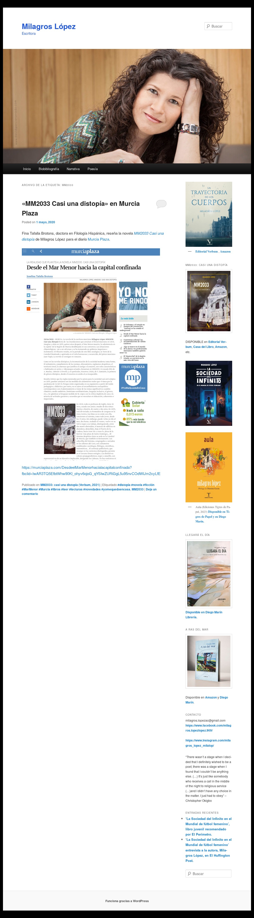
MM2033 (138, 489)
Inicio (27, 168)
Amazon (225, 251)
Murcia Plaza (98, 239)
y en (215, 516)
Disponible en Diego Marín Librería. (204, 614)
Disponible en (216, 512)
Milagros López (49, 26)
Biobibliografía (49, 168)
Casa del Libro (203, 346)
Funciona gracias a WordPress (127, 901)
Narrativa (73, 168)
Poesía (93, 168)
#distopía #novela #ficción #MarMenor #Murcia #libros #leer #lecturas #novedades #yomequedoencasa (88, 486)
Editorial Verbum (207, 251)
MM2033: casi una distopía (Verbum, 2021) (70, 484)
